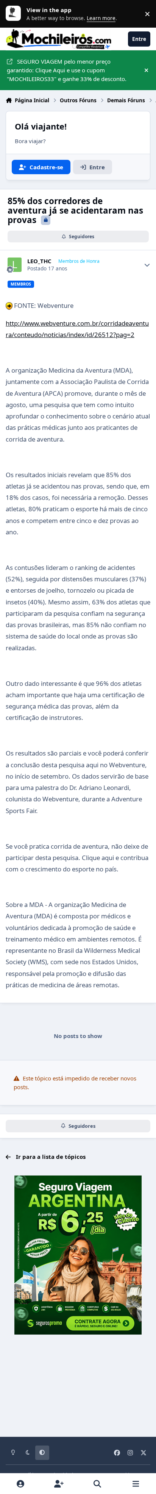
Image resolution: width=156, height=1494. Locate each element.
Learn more (15, 13)
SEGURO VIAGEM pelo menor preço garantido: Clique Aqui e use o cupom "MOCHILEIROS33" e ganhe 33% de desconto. (66, 70)
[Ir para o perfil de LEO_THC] (15, 265)
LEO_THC (39, 261)
